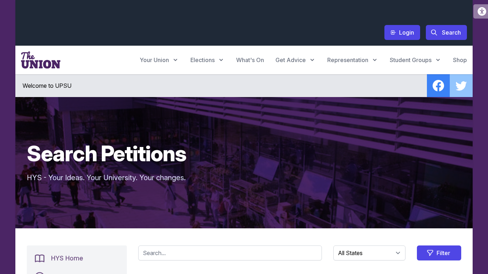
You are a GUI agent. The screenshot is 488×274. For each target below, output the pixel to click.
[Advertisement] (151, 22)
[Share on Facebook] (438, 85)
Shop (460, 60)
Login (406, 32)
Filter (443, 253)
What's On (250, 60)
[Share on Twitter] (461, 85)
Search (451, 32)
